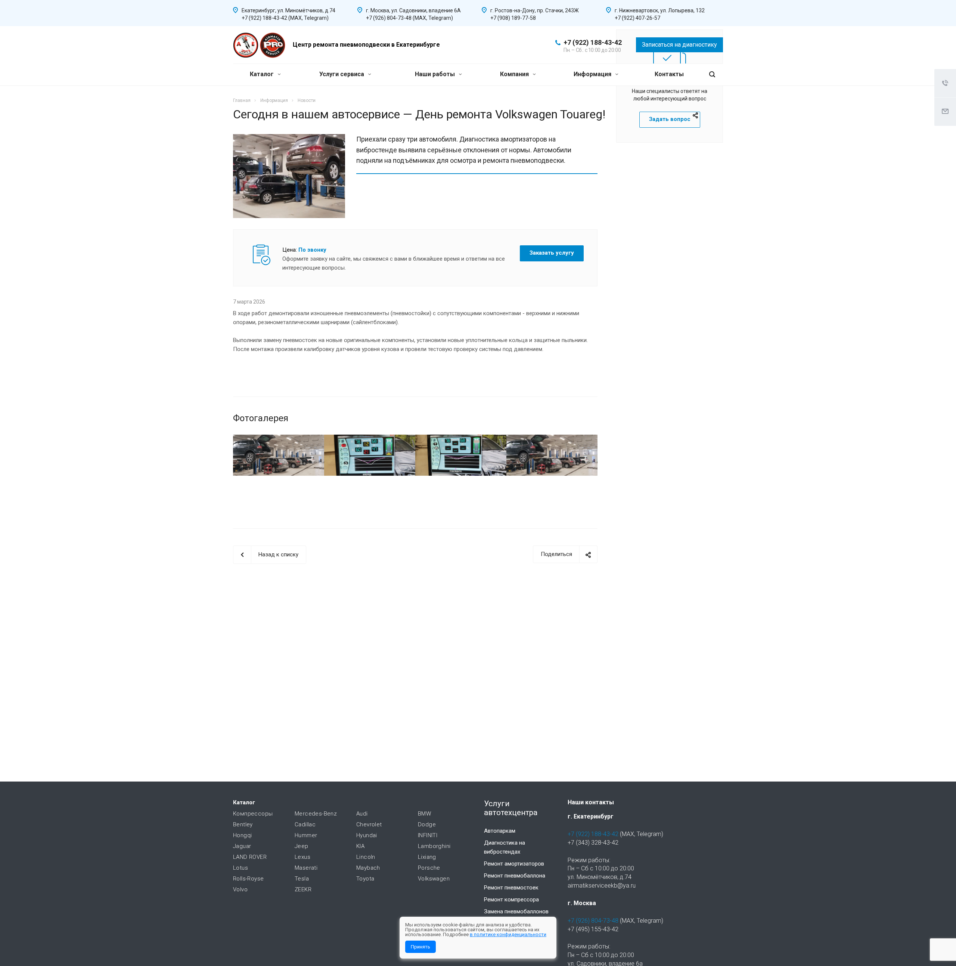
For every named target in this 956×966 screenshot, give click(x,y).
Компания (515, 74)
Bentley (243, 824)
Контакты (669, 74)
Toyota (365, 878)
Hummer (306, 835)
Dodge (427, 824)
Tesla (302, 878)
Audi (362, 813)
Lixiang (427, 857)
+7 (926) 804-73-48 (593, 920)
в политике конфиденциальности (508, 934)
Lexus (302, 857)
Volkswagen (434, 878)
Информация (593, 74)
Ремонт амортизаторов (514, 863)
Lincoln (365, 857)
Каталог (262, 74)
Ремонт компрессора (511, 899)
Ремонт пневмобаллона (514, 875)
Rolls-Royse (248, 878)
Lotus (240, 867)
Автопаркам (499, 830)
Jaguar (242, 846)
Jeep (301, 846)
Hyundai (366, 835)
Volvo (240, 889)
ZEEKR (303, 889)
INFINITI (427, 835)
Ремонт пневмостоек (511, 887)
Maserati (306, 867)
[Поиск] (712, 74)
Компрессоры (253, 813)
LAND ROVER (250, 857)
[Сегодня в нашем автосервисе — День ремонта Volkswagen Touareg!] (289, 138)
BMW (424, 813)
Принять (420, 947)
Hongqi (242, 835)
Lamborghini (434, 846)
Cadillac (305, 824)
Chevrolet (369, 824)
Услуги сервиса (342, 74)
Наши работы (435, 74)
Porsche (429, 867)
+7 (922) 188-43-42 (593, 42)
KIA (360, 846)
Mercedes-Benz (316, 813)
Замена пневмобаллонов (516, 911)
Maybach (368, 867)
